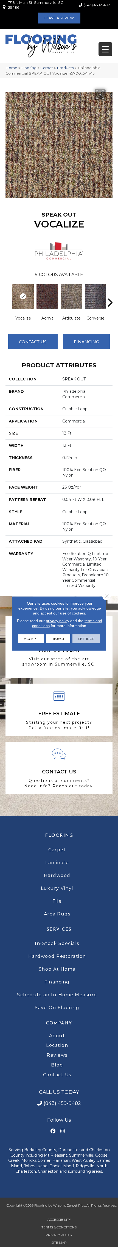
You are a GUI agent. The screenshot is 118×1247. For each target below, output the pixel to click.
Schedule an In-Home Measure (57, 994)
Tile (57, 901)
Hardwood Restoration (57, 956)
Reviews (57, 1055)
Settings (86, 639)
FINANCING (86, 341)
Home (11, 68)
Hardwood (57, 875)
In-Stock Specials (57, 943)
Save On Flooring (57, 1007)
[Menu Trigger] (105, 49)
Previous (8, 294)
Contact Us (33, 341)
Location (57, 1045)
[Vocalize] (23, 296)
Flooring (28, 68)
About (57, 1035)
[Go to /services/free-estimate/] (59, 710)
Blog (57, 1065)
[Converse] (95, 296)
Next (110, 294)
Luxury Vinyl (57, 888)
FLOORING (59, 836)
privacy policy (57, 621)
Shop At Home (57, 969)
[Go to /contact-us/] (59, 768)
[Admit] (47, 296)
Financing (57, 982)
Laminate (57, 862)
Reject (58, 639)
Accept (31, 639)
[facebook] (53, 1131)
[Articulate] (71, 296)
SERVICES (59, 929)
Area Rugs (57, 914)
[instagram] (62, 1131)
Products (65, 68)
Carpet (46, 68)
